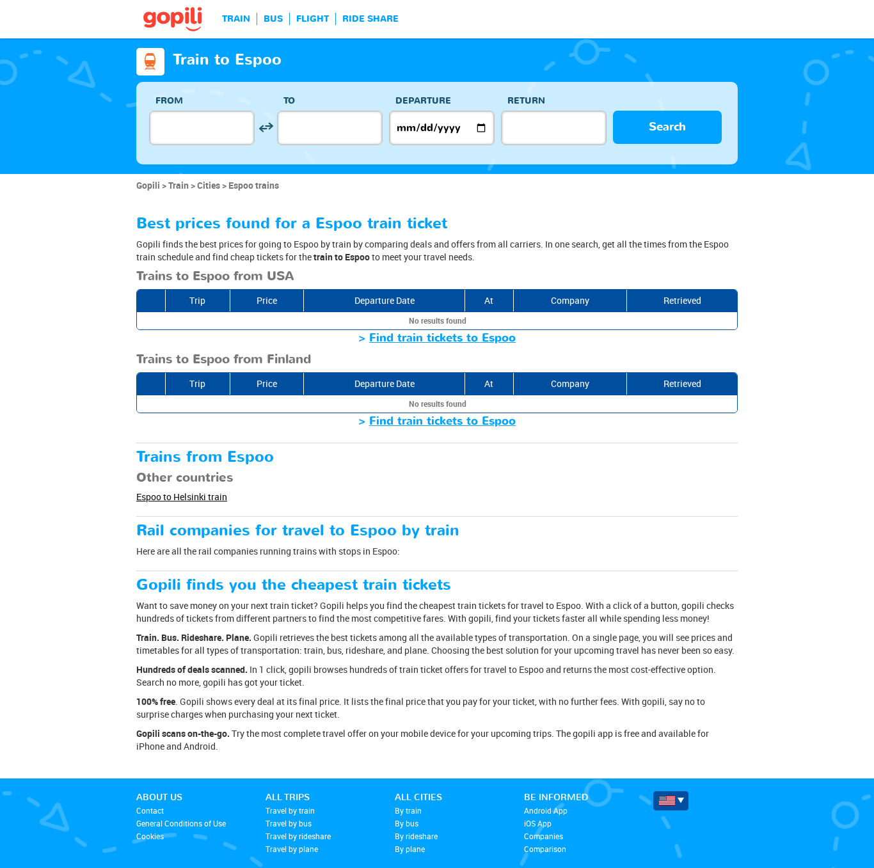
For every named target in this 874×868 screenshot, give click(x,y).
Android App (546, 810)
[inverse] (266, 127)
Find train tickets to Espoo (442, 338)
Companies (543, 836)
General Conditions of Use (181, 823)
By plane (410, 849)
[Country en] (670, 800)
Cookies (150, 836)
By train (408, 810)
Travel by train (290, 810)
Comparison (545, 849)
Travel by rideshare (298, 836)
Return (526, 101)
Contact (150, 810)
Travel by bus (289, 823)
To (289, 101)
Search (667, 127)
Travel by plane (292, 849)
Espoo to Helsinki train (181, 497)
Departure (423, 101)
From (169, 101)
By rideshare (416, 836)
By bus (406, 823)
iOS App (538, 823)
